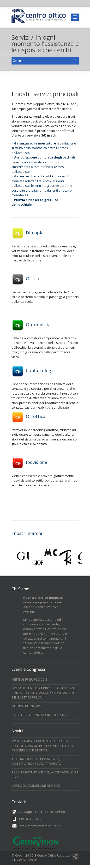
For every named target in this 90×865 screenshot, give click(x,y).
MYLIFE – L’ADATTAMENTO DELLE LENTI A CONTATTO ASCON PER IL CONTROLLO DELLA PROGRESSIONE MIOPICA (43, 745)
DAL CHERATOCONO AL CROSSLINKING (39, 715)
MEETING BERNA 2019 (27, 706)
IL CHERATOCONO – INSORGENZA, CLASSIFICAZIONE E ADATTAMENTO (36, 761)
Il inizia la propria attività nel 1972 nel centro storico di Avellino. (43, 604)
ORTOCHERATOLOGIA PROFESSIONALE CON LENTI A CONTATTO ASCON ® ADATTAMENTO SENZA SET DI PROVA (44, 692)
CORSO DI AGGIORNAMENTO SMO (36, 785)
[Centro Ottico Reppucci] (39, 20)
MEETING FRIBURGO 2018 (30, 679)
